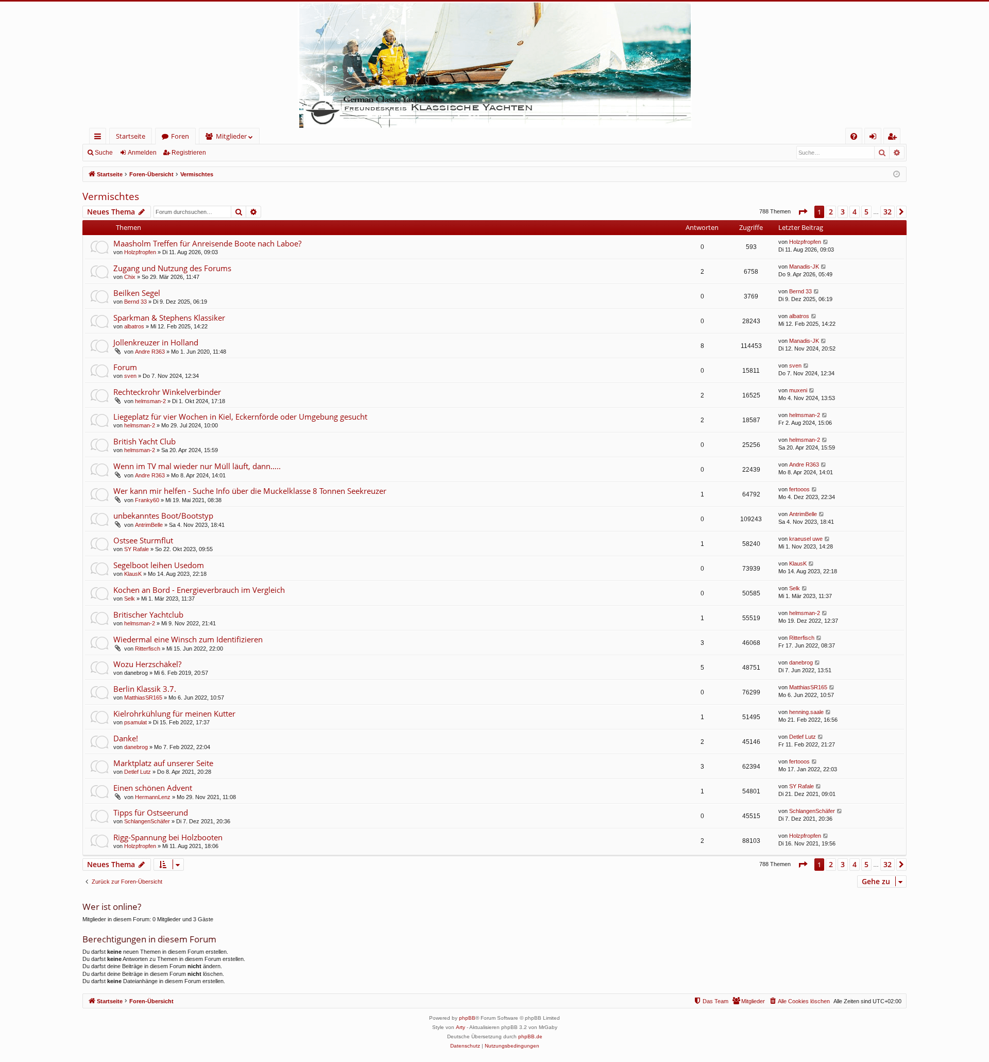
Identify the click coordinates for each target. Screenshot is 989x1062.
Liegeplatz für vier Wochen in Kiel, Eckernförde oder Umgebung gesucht (240, 416)
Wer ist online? (111, 906)
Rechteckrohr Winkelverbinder (167, 392)
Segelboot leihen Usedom (158, 565)
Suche (104, 152)
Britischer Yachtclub (148, 614)
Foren (180, 136)
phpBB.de (530, 1036)
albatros (134, 326)
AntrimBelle (149, 525)
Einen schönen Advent (152, 788)
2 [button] (831, 212)
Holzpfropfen (140, 252)
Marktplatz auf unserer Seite (163, 763)
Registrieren (189, 152)
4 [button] (854, 212)
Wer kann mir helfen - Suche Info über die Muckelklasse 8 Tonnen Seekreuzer (249, 491)
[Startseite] (494, 65)
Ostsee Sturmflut (143, 540)
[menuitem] (854, 136)
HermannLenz (152, 797)
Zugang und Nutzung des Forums (172, 268)
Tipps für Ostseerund (150, 812)
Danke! (125, 738)
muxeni (798, 390)
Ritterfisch (147, 648)
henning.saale (806, 712)
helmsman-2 (150, 401)
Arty (460, 1027)
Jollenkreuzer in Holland (155, 342)
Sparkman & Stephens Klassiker (169, 317)
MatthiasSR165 (143, 697)
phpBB (467, 1018)
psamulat (135, 722)
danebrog (801, 662)
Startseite (130, 136)
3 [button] (843, 212)
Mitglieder (231, 136)
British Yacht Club (144, 441)
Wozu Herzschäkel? (147, 664)
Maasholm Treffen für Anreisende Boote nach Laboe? (207, 243)
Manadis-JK (804, 266)
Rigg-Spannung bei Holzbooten (168, 837)
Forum (125, 367)
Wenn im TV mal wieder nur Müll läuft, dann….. (197, 466)
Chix (129, 277)
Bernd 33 (135, 301)
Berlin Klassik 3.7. (144, 689)
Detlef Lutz (802, 737)
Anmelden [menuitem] (875, 137)
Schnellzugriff (100, 137)
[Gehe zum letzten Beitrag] (826, 242)
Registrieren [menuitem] (894, 137)
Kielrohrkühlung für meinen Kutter (174, 713)
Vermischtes (110, 196)
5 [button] (866, 212)
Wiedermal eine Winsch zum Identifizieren (188, 639)
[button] (802, 212)
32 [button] (887, 212)
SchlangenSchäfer (147, 821)
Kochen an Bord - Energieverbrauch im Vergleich (199, 590)
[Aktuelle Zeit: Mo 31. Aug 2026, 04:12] (896, 174)
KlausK (133, 574)
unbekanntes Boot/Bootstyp (163, 515)
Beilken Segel (136, 293)
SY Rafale (136, 549)
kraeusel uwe (806, 539)
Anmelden (142, 152)
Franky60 (147, 500)
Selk (129, 598)
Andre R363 (150, 352)
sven (130, 376)
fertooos (799, 489)
